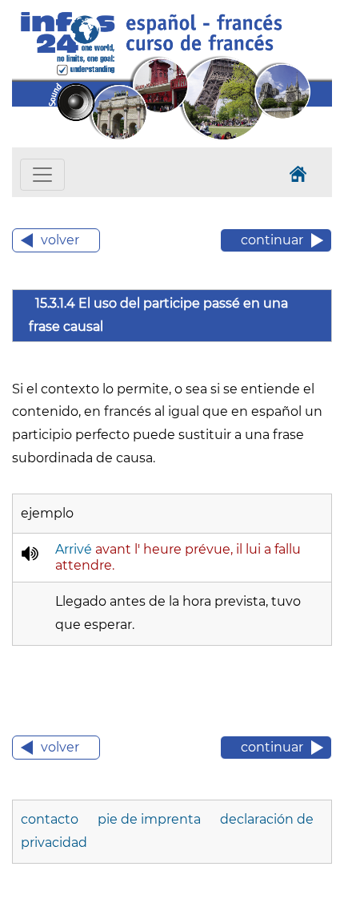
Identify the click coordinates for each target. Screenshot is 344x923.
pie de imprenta (151, 819)
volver (60, 240)
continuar (272, 240)
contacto (51, 819)
